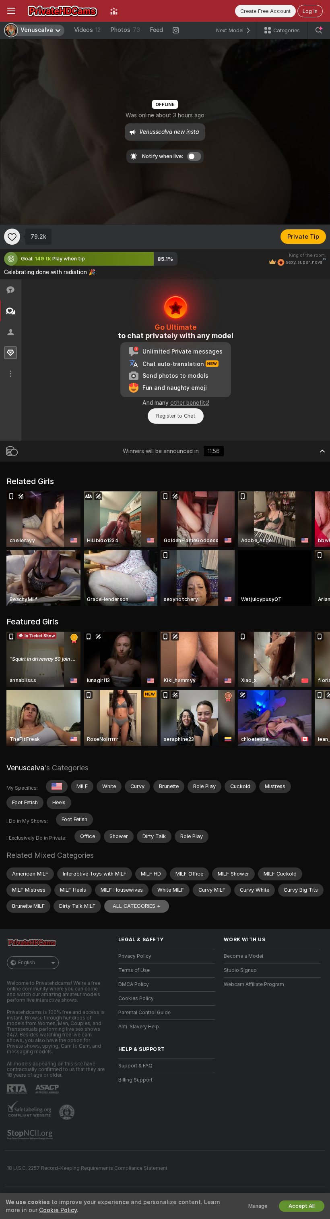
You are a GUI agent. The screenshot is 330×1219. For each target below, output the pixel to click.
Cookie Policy (58, 1210)
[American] (57, 786)
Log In (310, 11)
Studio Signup (240, 970)
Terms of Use (134, 970)
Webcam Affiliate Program (254, 984)
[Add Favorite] (12, 237)
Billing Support (135, 1080)
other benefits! (189, 402)
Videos (87, 29)
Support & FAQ (135, 1066)
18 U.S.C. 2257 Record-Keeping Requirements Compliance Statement (87, 1168)
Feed (156, 29)
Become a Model (243, 956)
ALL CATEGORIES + (137, 906)
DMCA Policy (133, 984)
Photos (125, 29)
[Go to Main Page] (63, 11)
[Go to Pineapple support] (67, 1112)
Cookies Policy (136, 998)
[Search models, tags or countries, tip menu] (318, 30)
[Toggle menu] (11, 11)
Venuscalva (25, 767)
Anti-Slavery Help (138, 1027)
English (26, 962)
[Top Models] (114, 11)
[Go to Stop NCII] (30, 1135)
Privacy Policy (134, 956)
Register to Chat (175, 416)
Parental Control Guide (144, 1012)
